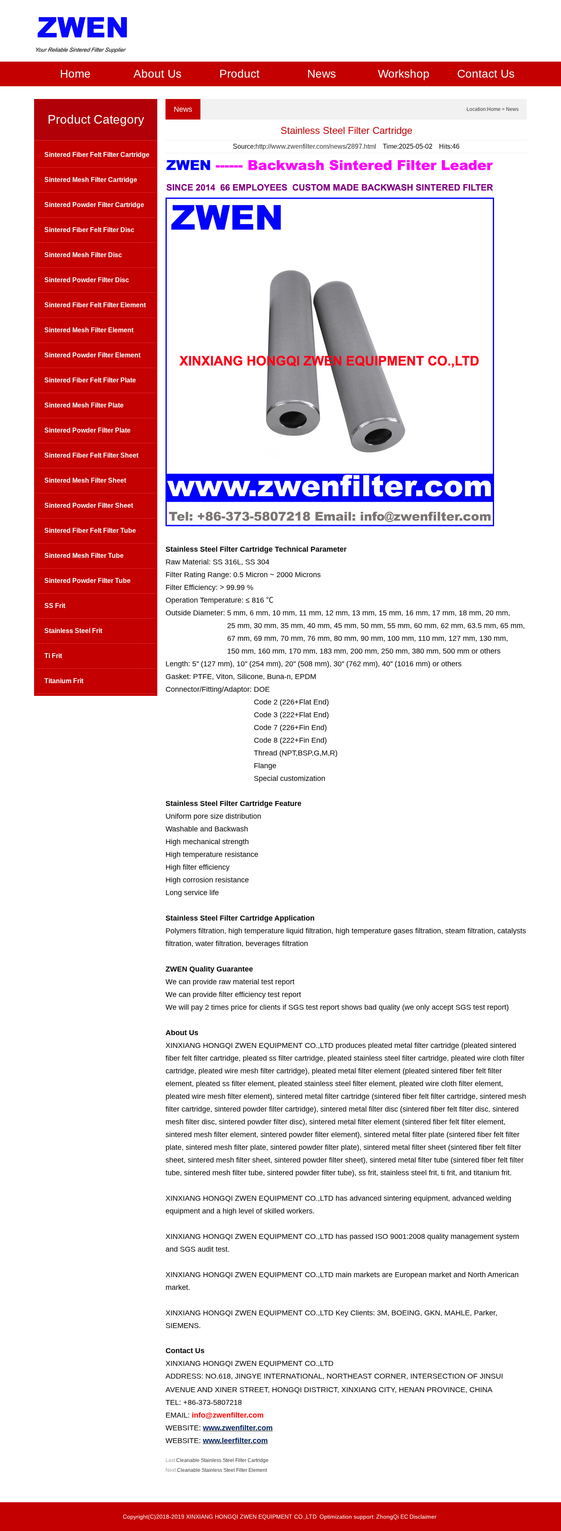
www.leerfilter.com (235, 1441)
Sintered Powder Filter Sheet (88, 505)
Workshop (404, 73)
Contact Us (486, 73)
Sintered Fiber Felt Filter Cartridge (96, 154)
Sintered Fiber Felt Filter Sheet (91, 455)
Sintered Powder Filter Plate (87, 430)
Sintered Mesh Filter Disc (83, 254)
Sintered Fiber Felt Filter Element (95, 305)
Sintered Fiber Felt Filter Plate (90, 380)
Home (75, 73)
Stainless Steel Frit (73, 630)
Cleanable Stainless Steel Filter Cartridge (222, 1460)
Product (239, 73)
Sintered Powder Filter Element (92, 355)
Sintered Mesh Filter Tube (84, 555)
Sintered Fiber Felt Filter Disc (89, 229)
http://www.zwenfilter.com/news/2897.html (315, 146)
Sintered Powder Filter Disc (86, 279)
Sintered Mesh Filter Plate (84, 405)
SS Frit (54, 605)
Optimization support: (347, 1516)
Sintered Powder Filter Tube (87, 580)
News (321, 73)
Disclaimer (423, 1516)
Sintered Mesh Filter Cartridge (90, 179)
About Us (157, 73)
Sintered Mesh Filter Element (88, 330)
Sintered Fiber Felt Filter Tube (90, 530)
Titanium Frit (63, 680)
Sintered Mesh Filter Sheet (85, 480)
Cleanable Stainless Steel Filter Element (222, 1470)
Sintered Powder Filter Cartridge (94, 204)
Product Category (96, 119)
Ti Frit (53, 655)
